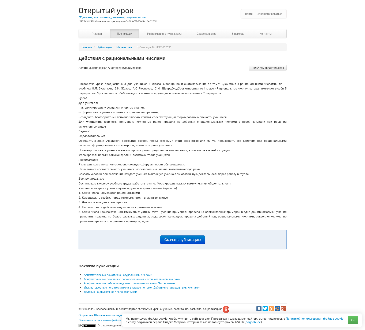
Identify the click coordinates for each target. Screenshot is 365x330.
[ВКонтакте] (258, 308)
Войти (249, 13)
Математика (124, 47)
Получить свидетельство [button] (268, 68)
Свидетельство (206, 34)
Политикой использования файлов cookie (314, 318)
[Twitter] (265, 308)
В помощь (238, 34)
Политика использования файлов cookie (104, 320)
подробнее (253, 322)
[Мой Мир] (277, 308)
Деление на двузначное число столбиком (110, 292)
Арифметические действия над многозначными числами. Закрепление (129, 283)
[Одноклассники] (271, 308)
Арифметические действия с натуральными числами (118, 275)
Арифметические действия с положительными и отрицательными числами (132, 279)
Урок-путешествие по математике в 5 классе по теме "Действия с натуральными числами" (142, 287)
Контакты (265, 34)
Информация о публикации (164, 34)
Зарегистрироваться (269, 13)
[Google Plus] (283, 308)
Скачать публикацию (182, 240)
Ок (353, 320)
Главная (96, 34)
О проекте (85, 315)
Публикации (124, 34)
